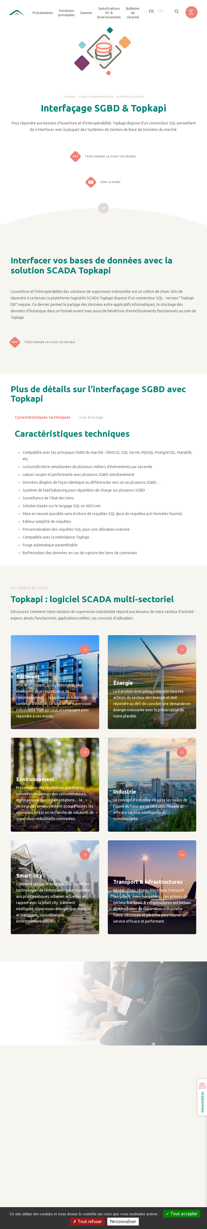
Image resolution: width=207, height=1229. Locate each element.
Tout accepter (183, 1213)
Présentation (43, 13)
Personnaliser (123, 1221)
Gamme (86, 13)
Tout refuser (89, 1221)
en (160, 11)
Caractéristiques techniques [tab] (43, 417)
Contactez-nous (43, 1042)
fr (151, 11)
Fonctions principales (97, 96)
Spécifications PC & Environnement (109, 13)
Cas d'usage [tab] (91, 417)
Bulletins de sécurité (132, 13)
